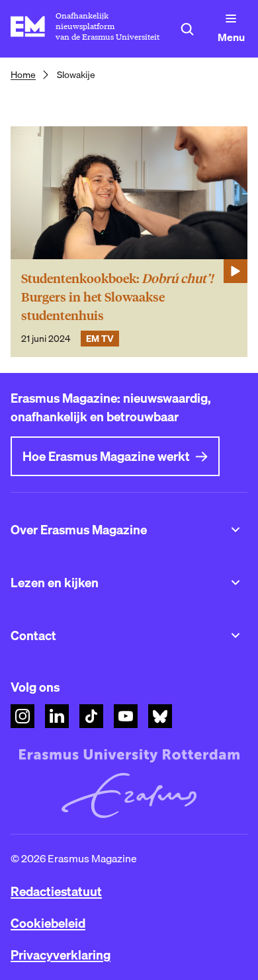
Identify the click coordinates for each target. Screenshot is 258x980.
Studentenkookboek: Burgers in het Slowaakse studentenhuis (117, 297)
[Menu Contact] (235, 635)
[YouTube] (126, 716)
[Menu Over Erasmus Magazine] (235, 529)
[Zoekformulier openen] (187, 29)
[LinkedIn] (57, 716)
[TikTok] (91, 716)
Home (23, 74)
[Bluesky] (160, 716)
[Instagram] (22, 716)
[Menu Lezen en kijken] (235, 582)
